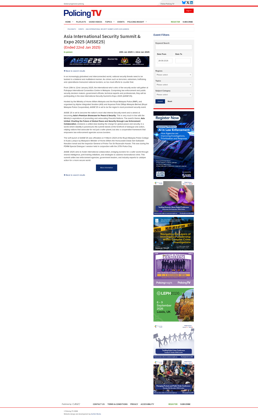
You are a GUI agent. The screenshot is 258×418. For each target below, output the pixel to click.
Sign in (188, 11)
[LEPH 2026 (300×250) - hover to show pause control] (173, 305)
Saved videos (95, 21)
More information (106, 168)
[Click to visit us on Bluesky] (184, 3)
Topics (108, 21)
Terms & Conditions (117, 404)
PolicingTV (72, 29)
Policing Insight (135, 21)
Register (175, 21)
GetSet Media (96, 414)
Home (68, 21)
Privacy (134, 404)
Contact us (99, 404)
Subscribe (188, 21)
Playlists (81, 21)
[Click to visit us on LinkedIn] (191, 3)
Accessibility (147, 404)
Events (121, 21)
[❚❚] (173, 321)
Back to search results (75, 71)
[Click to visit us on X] (187, 3)
